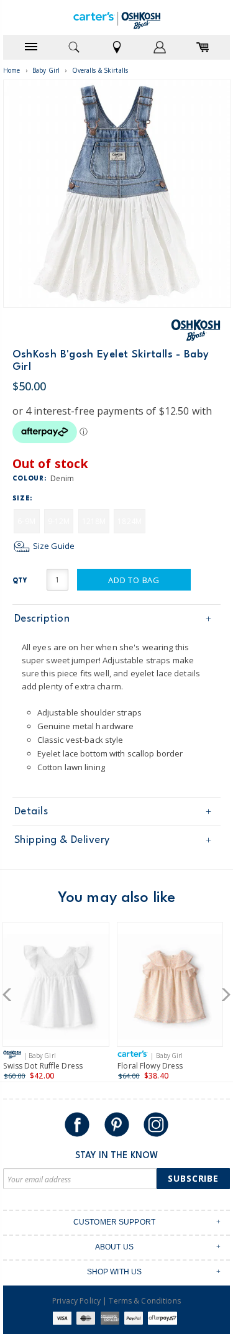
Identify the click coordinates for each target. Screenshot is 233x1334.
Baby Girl (46, 70)
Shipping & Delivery (62, 840)
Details (31, 811)
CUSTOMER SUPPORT (114, 1222)
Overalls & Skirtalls (100, 70)
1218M (94, 521)
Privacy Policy (76, 1300)
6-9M (26, 521)
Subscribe (193, 1178)
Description (42, 619)
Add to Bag (134, 580)
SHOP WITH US (114, 1271)
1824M (129, 521)
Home (12, 70)
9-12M (59, 521)
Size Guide (53, 545)
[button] (10, 994)
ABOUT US (114, 1247)
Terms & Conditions (144, 1300)
